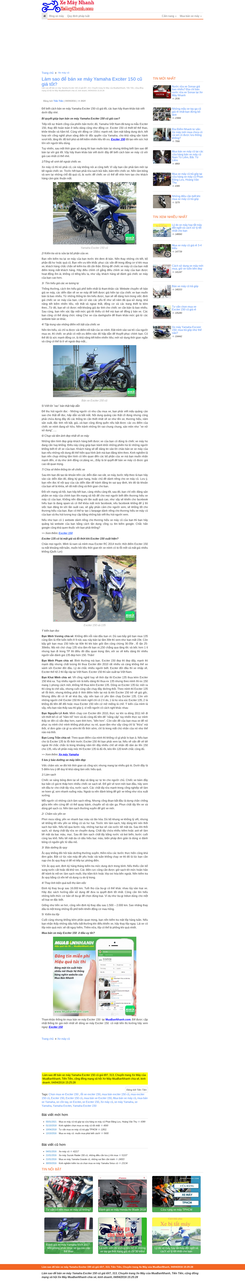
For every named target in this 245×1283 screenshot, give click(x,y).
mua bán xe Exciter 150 (98, 1098)
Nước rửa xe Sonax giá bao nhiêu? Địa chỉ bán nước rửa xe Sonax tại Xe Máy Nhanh (187, 91)
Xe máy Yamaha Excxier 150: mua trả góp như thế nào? (187, 330)
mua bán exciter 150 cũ (115, 1094)
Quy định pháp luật (78, 16)
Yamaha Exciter (62, 1105)
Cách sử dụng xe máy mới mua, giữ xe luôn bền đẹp (187, 267)
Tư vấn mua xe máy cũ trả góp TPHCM (78, 1129)
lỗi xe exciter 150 (90, 1094)
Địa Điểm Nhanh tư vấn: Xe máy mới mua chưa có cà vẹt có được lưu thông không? (187, 133)
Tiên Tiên (59, 101)
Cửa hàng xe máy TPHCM (176, 1209)
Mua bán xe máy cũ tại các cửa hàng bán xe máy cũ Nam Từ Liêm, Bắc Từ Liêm (187, 156)
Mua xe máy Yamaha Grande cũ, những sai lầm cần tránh (87, 1159)
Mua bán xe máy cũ (124, 1098)
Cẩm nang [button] (168, 16)
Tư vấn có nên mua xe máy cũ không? (68, 1209)
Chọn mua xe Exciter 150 (64, 1094)
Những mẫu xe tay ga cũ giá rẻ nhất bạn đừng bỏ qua (186, 111)
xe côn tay (62, 1102)
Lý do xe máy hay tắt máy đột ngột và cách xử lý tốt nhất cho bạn (187, 227)
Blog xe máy (56, 16)
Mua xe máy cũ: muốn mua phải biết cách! (80, 1133)
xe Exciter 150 (90, 1102)
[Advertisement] (122, 45)
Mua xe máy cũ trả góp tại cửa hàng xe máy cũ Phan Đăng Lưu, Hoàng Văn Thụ (98, 1121)
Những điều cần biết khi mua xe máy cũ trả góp (186, 198)
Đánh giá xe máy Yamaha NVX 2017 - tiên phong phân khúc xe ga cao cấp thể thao (68, 1248)
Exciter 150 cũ (74, 1098)
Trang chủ (48, 72)
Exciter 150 (118, 139)
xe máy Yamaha (123, 1102)
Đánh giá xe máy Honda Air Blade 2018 (122, 1209)
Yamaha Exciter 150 (84, 1105)
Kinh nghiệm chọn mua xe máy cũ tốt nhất (79, 1125)
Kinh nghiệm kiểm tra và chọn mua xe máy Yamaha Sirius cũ (89, 1163)
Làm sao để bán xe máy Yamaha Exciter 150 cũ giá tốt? (92, 81)
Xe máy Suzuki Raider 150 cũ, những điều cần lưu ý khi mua (89, 1155)
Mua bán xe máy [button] (190, 16)
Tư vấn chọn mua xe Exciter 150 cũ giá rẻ (184, 308)
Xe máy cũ (63, 72)
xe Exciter (75, 1102)
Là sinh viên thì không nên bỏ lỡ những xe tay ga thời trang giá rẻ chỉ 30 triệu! (122, 1250)
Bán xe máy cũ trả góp (185, 286)
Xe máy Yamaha (69, 754)
